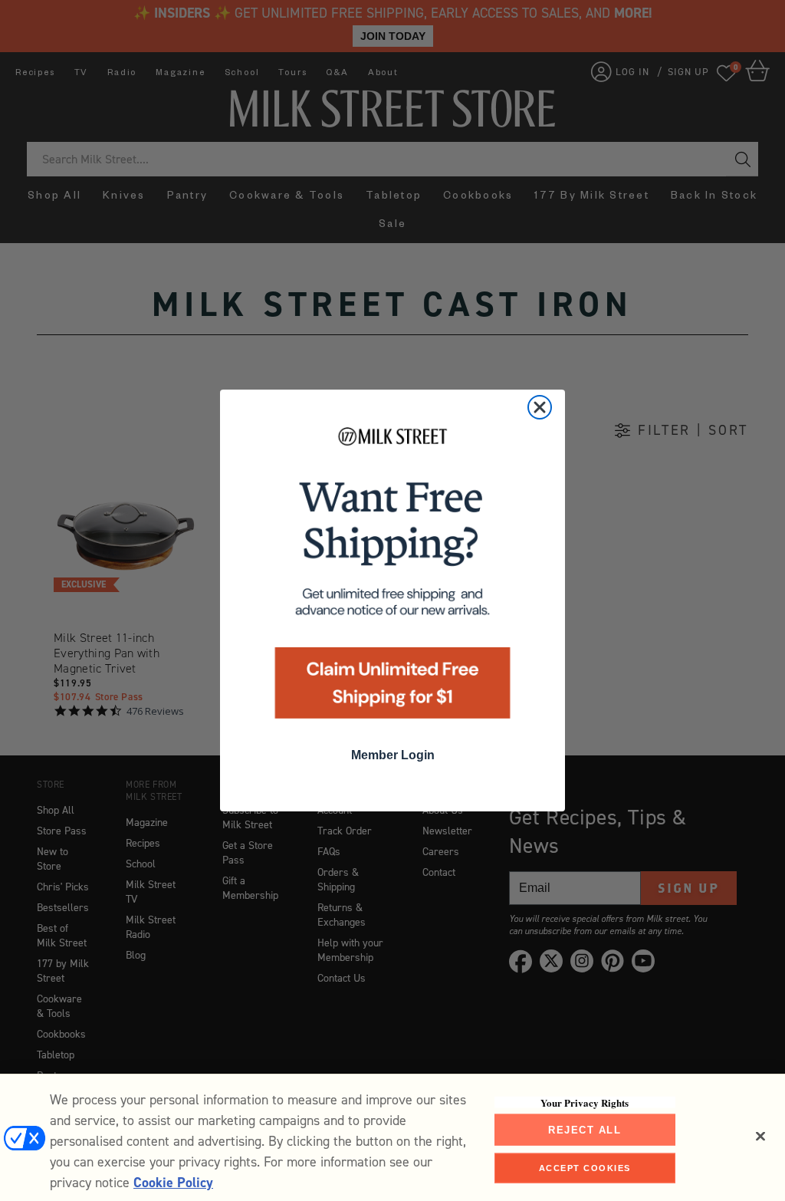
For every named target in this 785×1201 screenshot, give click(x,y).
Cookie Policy (173, 1182)
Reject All (584, 1129)
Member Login (393, 755)
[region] (392, 1137)
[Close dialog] (539, 407)
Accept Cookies (585, 1168)
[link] (392, 577)
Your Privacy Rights (584, 1102)
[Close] (760, 1136)
